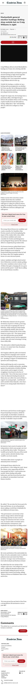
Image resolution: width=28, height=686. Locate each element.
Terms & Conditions (6, 645)
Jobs (2, 650)
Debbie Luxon (5, 29)
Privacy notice (14, 224)
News (2, 13)
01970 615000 (9, 680)
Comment (23, 631)
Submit (22, 220)
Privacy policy (4, 649)
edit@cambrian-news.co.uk (11, 683)
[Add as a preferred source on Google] (13, 37)
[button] (3, 3)
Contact (3, 647)
